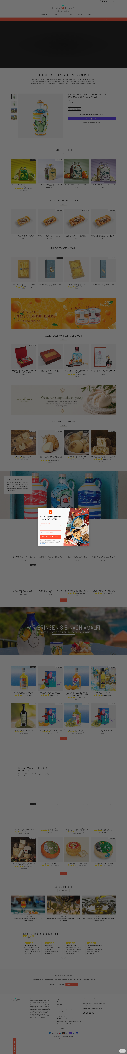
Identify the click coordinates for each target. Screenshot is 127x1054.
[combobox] (43, 532)
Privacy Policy (42, 543)
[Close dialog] (88, 509)
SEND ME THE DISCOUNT (50, 537)
